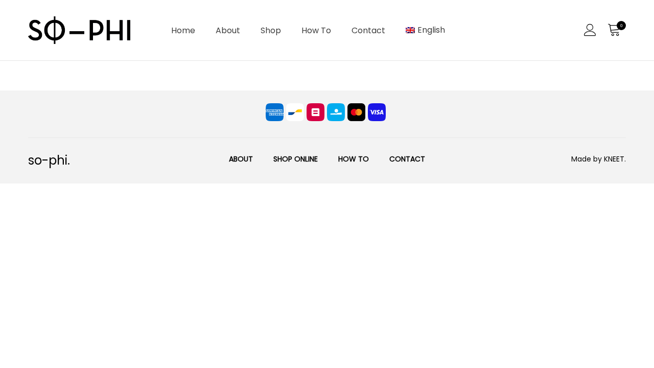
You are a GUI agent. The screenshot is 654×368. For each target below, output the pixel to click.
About (228, 30)
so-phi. (49, 160)
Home (183, 30)
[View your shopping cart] (613, 30)
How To (316, 30)
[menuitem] (425, 30)
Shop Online (295, 159)
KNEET (614, 159)
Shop (271, 30)
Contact (368, 30)
